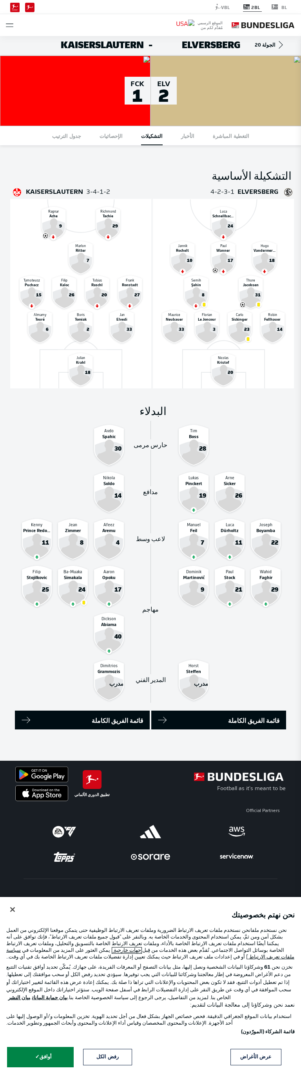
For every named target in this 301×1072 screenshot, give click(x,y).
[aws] (237, 831)
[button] (10, 25)
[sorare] (150, 856)
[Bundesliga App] (29, 7)
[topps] (64, 856)
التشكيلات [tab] (152, 135)
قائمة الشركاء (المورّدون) (268, 1031)
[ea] (64, 831)
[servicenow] (237, 857)
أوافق (46, 1056)
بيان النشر (19, 997)
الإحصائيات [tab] (111, 135)
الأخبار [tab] (187, 135)
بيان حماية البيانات (50, 997)
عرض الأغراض (256, 1056)
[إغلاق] (12, 909)
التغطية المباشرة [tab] (231, 135)
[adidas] (150, 831)
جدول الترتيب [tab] (66, 135)
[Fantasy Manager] (15, 7)
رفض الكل (107, 1056)
